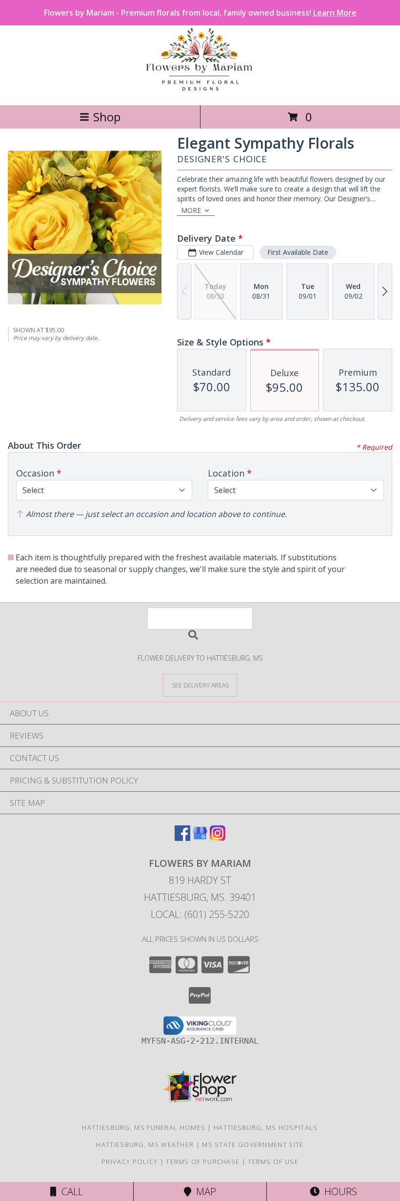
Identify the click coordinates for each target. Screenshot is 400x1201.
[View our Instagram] (217, 837)
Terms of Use (273, 1161)
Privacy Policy (129, 1161)
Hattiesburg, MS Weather (145, 1144)
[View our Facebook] (182, 837)
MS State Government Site (252, 1144)
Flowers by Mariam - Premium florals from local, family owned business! (200, 12)
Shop (106, 117)
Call (70, 1191)
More (191, 210)
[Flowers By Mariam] (200, 90)
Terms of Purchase (203, 1161)
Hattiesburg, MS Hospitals (266, 1127)
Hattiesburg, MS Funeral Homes (143, 1127)
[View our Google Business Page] (200, 837)
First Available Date (297, 252)
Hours (338, 1191)
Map (203, 1191)
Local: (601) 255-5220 (200, 914)
